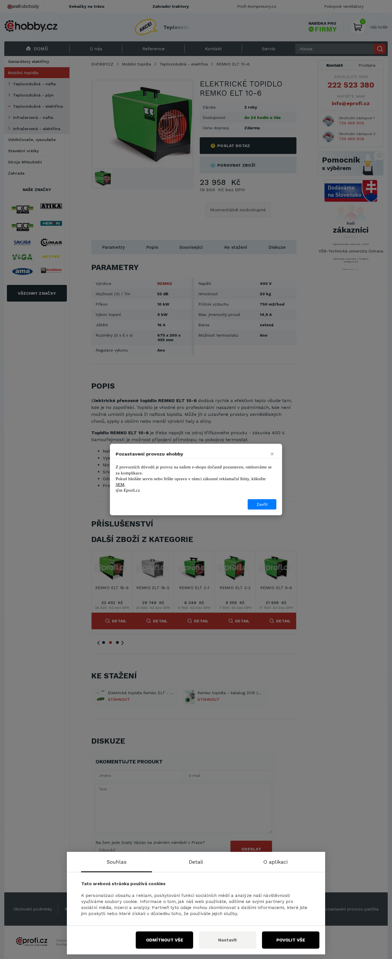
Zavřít (262, 504)
